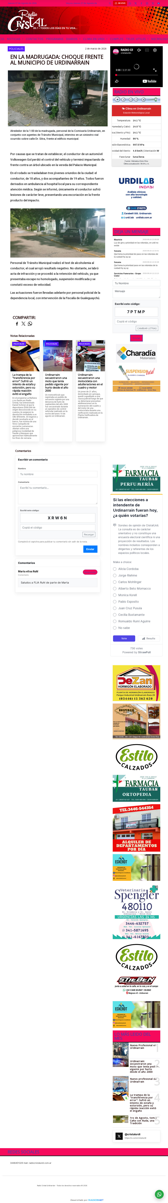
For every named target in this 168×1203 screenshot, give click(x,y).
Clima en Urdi (94, 39)
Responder (90, 572)
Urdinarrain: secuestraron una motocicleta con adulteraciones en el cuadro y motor (90, 381)
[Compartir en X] (23, 324)
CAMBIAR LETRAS (147, 328)
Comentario (23, 482)
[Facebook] (141, 3)
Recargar (89, 534)
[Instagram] (147, 3)
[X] (135, 3)
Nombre (22, 468)
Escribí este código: (29, 510)
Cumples (116, 39)
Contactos (34, 39)
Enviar (90, 549)
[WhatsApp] (130, 3)
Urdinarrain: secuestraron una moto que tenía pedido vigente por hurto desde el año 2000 (56, 382)
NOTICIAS (14, 39)
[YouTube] (158, 3)
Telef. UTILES (136, 39)
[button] (110, 3)
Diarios (72, 39)
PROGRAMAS (54, 39)
